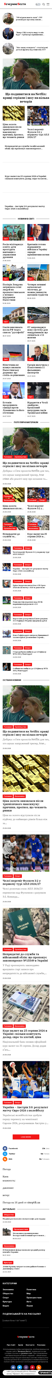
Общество (9, 1215)
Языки (30, 1306)
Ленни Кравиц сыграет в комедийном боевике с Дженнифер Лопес (24, 1267)
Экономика (9, 1246)
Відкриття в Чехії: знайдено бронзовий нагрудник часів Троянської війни (37, 407)
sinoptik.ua (33, 1202)
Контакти (30, 1345)
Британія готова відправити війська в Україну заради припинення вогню (38, 249)
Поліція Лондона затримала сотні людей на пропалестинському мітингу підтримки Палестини (14, 292)
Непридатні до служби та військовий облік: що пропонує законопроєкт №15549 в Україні (25, 148)
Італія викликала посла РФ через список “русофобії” (14, 330)
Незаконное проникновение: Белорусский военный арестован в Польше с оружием (28, 1235)
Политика (31, 1289)
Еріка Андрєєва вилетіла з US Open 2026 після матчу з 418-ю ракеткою (29, 586)
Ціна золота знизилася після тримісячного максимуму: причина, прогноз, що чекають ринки (13, 130)
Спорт (42, 500)
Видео (6, 1306)
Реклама (41, 1345)
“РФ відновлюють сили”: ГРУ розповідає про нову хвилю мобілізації (29, 19)
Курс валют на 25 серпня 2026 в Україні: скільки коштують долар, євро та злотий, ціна (26, 178)
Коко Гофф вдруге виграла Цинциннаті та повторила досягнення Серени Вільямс (31, 637)
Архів (20, 1345)
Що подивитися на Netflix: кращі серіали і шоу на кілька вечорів (26, 97)
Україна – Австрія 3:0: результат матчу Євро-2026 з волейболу (25, 207)
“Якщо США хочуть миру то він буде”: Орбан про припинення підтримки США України (29, 34)
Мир (29, 1293)
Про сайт (11, 1345)
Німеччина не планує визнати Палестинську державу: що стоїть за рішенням (14, 370)
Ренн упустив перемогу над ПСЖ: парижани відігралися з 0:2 (28, 603)
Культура (8, 1262)
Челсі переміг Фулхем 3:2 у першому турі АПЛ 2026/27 (38, 133)
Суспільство (20, 457)
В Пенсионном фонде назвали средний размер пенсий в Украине (24, 1251)
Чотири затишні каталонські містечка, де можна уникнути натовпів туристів (37, 289)
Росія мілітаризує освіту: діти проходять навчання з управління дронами (13, 250)
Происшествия (21, 1229)
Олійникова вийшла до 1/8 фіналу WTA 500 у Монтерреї (30, 669)
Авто (29, 1301)
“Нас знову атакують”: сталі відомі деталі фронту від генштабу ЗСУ (32, 48)
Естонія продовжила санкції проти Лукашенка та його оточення (13, 407)
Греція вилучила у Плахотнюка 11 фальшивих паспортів (38, 369)
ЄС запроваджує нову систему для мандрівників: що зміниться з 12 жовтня (37, 332)
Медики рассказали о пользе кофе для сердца (24, 1219)
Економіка (9, 500)
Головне (8, 457)
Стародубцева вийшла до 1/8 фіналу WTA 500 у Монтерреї (29, 653)
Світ (6, 239)
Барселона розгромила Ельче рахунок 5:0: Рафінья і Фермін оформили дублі (30, 619)
